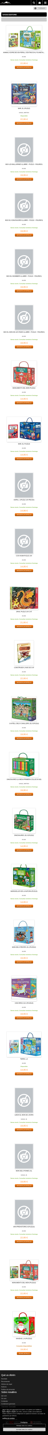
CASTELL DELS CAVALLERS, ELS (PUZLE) (24, 723)
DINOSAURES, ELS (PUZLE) (24, 835)
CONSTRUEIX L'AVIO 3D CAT (24, 667)
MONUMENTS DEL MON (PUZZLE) (24, 1283)
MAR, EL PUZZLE (24, 444)
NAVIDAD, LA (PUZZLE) (24, 1338)
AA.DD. (24, 56)
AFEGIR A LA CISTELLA (24, 67)
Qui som (4, 1396)
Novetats (4, 1379)
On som (3, 1398)
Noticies (4, 1387)
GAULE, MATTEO (24, 112)
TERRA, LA (24, 1059)
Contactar (4, 1401)
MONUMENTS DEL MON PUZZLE (24, 388)
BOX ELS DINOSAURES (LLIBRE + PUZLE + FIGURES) (24, 220)
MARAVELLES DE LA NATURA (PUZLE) (24, 891)
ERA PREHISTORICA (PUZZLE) (24, 1227)
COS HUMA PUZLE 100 (24, 556)
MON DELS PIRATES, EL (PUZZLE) (24, 947)
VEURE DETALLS (24, 1353)
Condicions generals (8, 1404)
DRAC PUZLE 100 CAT (24, 612)
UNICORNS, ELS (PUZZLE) (24, 1003)
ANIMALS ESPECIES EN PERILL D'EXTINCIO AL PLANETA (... (24, 52)
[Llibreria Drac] (6, 3)
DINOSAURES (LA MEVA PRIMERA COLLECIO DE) (24, 779)
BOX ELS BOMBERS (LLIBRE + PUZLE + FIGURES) (24, 276)
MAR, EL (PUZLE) (24, 108)
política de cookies (8, 1418)
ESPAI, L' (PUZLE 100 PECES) (24, 500)
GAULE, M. (24, 1119)
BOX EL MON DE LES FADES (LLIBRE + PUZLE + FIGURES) (24, 332)
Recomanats (5, 1381)
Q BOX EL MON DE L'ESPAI (24, 1115)
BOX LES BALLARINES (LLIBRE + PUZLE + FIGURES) (24, 164)
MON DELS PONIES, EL (24, 1171)
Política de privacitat (8, 1389)
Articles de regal (6, 1384)
